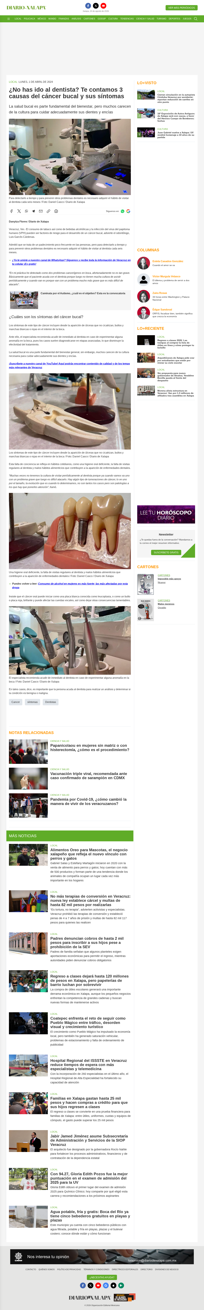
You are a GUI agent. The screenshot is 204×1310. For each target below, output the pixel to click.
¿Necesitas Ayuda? (102, 1277)
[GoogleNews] (106, 1285)
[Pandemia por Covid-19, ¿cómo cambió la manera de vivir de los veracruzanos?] (28, 805)
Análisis (76, 19)
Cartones (89, 19)
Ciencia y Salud (145, 19)
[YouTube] (103, 6)
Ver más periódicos (181, 7)
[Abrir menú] (8, 19)
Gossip (102, 19)
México (42, 19)
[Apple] (113, 1285)
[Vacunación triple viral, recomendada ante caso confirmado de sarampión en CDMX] (28, 779)
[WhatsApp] (26, 211)
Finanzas (64, 19)
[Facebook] (88, 6)
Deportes (174, 19)
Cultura (113, 19)
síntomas (32, 702)
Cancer (15, 702)
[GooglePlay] (121, 1285)
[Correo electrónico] (40, 211)
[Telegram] (33, 211)
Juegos (187, 19)
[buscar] (196, 19)
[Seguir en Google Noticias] (128, 211)
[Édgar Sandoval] (143, 312)
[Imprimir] (56, 211)
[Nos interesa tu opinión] (102, 1256)
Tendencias (127, 19)
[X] (96, 6)
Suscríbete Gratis (166, 552)
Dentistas (50, 702)
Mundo (52, 19)
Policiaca (29, 19)
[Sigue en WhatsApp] (122, 211)
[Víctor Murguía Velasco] (143, 279)
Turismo (161, 19)
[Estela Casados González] (143, 263)
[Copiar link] (48, 211)
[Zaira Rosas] (143, 296)
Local (18, 19)
